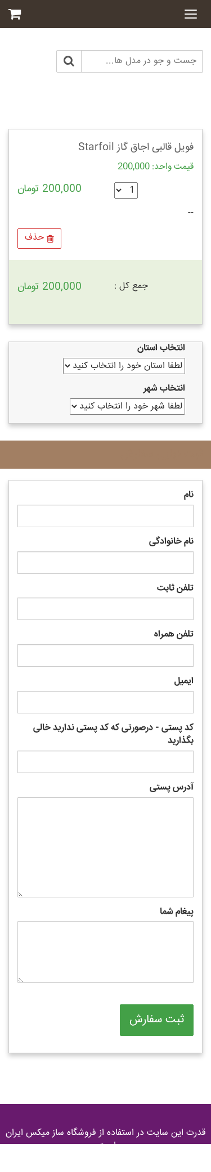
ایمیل (184, 681)
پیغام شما (177, 912)
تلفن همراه (174, 634)
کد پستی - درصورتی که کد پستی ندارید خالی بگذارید (113, 735)
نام (189, 495)
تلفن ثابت (175, 588)
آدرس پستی (172, 788)
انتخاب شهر (164, 389)
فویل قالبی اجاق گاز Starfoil (136, 147)
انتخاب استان (161, 348)
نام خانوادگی (171, 542)
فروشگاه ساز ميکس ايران (51, 1133)
